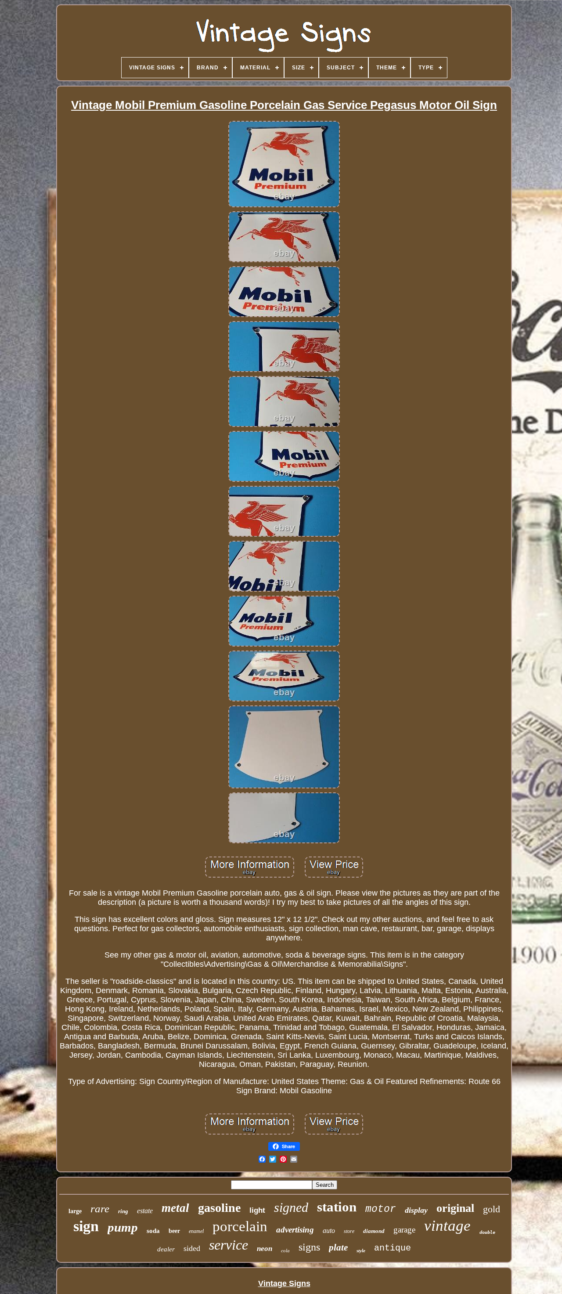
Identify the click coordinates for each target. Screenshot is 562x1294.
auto (329, 1230)
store (349, 1231)
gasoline (219, 1207)
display (416, 1210)
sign (86, 1226)
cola (285, 1250)
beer (174, 1231)
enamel (196, 1231)
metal (175, 1207)
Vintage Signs (284, 1283)
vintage (447, 1225)
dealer (166, 1249)
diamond (374, 1231)
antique (392, 1248)
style (361, 1250)
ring (123, 1211)
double (487, 1232)
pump (123, 1227)
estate (145, 1210)
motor (380, 1209)
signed (291, 1207)
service (228, 1245)
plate (338, 1247)
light (257, 1210)
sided (192, 1248)
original (455, 1208)
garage (404, 1229)
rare (99, 1208)
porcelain (240, 1226)
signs (309, 1247)
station (337, 1206)
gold (491, 1209)
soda (153, 1230)
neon (264, 1248)
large (75, 1211)
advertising (295, 1229)
